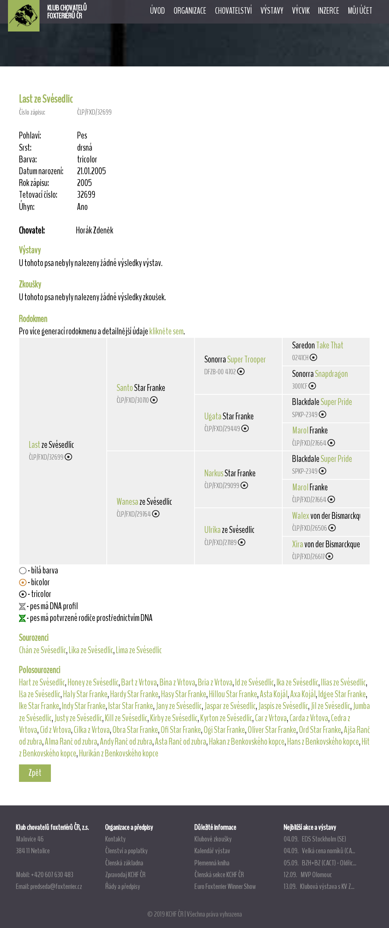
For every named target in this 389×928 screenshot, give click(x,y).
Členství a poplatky (126, 850)
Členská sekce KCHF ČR (219, 874)
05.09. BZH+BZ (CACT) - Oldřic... (320, 862)
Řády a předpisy (122, 886)
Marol (300, 430)
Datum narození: (41, 171)
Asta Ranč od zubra (180, 741)
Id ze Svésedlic (254, 682)
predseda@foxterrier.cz (56, 886)
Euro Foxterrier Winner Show (225, 886)
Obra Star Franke (135, 729)
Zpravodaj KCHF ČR (125, 874)
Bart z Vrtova (139, 682)
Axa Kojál (303, 694)
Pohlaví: (30, 136)
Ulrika (212, 529)
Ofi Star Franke (181, 729)
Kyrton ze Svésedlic (226, 718)
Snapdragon (331, 373)
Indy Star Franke (84, 706)
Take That (329, 345)
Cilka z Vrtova (92, 729)
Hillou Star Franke (233, 694)
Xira (297, 544)
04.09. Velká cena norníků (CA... (319, 850)
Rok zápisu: (34, 183)
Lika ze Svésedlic (91, 650)
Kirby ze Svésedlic (174, 718)
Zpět (34, 772)
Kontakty (115, 838)
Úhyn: (27, 207)
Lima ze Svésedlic (139, 650)
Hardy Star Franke (134, 694)
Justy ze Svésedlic (78, 718)
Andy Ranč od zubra (126, 741)
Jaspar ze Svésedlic (230, 706)
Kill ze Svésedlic (126, 718)
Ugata (212, 416)
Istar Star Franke (130, 706)
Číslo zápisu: (32, 112)
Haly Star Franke (85, 694)
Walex (300, 515)
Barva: (28, 159)
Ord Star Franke (320, 729)
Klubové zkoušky (213, 838)
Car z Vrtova (271, 718)
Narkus (213, 473)
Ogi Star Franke (224, 729)
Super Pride (336, 401)
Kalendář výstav (212, 850)
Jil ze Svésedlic (330, 706)
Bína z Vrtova (177, 682)
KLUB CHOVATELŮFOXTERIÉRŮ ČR (67, 12)
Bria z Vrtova (215, 682)
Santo (125, 387)
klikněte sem (166, 331)
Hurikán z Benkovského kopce (118, 753)
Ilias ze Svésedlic (343, 682)
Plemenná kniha (211, 862)
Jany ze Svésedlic (179, 706)
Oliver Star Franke (272, 729)
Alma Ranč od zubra (71, 741)
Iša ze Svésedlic (39, 694)
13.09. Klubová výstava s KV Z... (319, 886)
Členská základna (124, 862)
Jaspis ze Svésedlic (283, 706)
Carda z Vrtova (308, 718)
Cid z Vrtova (55, 729)
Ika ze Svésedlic (297, 682)
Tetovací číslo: (38, 195)
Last (34, 444)
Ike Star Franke (39, 706)
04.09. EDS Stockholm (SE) (315, 838)
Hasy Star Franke (183, 694)
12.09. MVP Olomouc (308, 874)
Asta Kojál (274, 694)
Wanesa (127, 501)
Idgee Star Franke (342, 694)
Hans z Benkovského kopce (323, 741)
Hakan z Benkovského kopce (247, 741)
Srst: (25, 148)
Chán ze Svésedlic (42, 650)
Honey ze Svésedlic (93, 682)
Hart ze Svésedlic (42, 682)
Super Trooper (246, 359)
